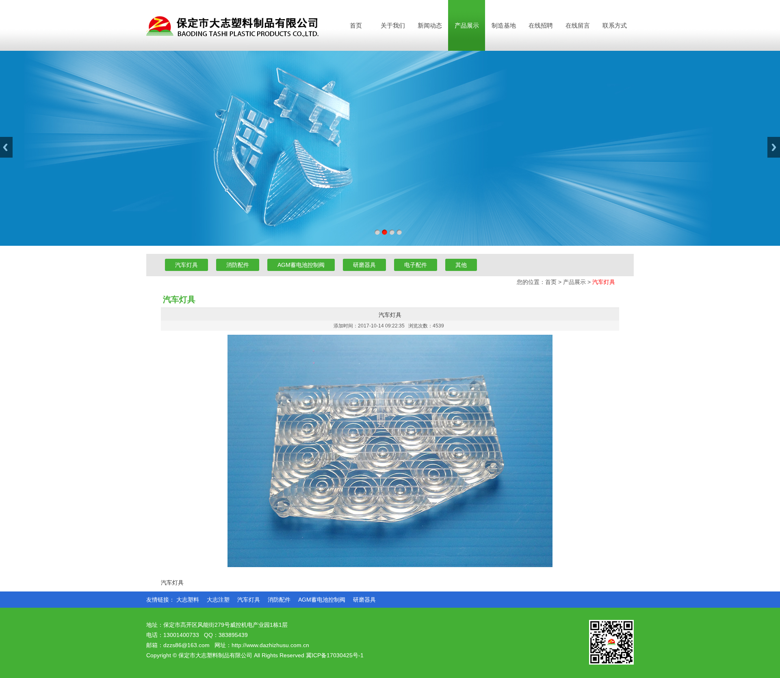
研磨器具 (364, 265)
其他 (461, 265)
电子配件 (415, 265)
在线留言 (578, 25)
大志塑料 (187, 599)
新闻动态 (430, 25)
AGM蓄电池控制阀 (301, 265)
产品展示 (467, 25)
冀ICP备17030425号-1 (335, 655)
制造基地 (504, 25)
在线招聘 (541, 25)
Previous (6, 147)
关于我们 (393, 25)
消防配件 (237, 265)
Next (773, 147)
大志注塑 (218, 599)
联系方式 (614, 25)
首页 (356, 25)
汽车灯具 (186, 265)
